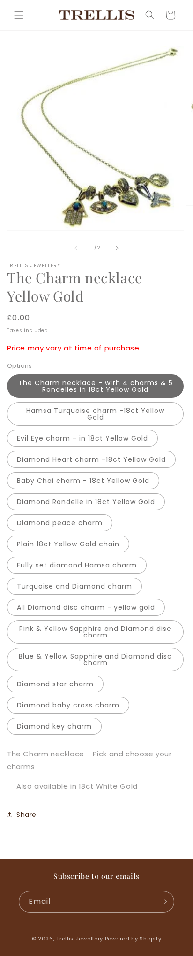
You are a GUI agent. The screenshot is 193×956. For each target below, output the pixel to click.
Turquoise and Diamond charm (74, 586)
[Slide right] (117, 248)
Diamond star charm (55, 684)
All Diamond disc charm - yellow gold (86, 607)
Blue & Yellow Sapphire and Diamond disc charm (95, 660)
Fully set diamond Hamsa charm (77, 565)
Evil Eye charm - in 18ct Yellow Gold (82, 438)
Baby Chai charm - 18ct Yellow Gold (83, 480)
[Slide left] (76, 248)
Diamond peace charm (60, 523)
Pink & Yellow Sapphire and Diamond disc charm (95, 632)
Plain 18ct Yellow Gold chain (68, 544)
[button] (18, 15)
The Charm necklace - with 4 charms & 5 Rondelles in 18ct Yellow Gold (95, 386)
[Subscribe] (163, 902)
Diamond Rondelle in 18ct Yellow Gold (86, 501)
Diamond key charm (54, 726)
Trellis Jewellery (79, 938)
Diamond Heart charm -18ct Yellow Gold (91, 459)
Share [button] (26, 814)
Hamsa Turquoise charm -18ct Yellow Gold (95, 414)
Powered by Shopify (133, 938)
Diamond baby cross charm (68, 705)
